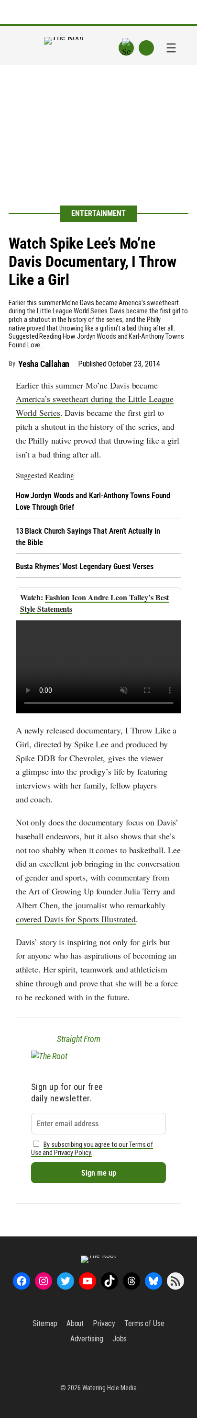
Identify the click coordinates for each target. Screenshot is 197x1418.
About (75, 1323)
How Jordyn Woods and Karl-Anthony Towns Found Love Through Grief (93, 501)
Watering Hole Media (109, 1388)
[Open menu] (171, 48)
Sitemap (45, 1323)
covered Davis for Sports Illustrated (76, 919)
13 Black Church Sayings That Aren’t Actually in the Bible (88, 536)
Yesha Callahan (44, 364)
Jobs (119, 1338)
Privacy (104, 1323)
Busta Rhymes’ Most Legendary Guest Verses (84, 566)
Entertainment (98, 213)
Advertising (86, 1338)
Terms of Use (144, 1323)
